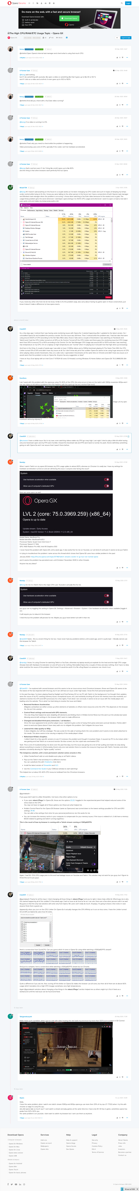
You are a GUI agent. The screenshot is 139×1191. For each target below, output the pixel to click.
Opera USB (13, 1156)
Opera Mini (13, 1166)
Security (95, 1140)
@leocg (35, 70)
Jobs (120, 1146)
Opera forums (71, 1146)
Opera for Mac (14, 1147)
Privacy (94, 1143)
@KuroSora (32, 436)
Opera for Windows (16, 1143)
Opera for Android (15, 1163)
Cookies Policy (97, 1146)
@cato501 (23, 639)
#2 (34, 811)
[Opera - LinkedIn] (20, 1184)
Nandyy (22, 462)
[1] (71, 800)
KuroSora (23, 378)
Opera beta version (16, 1153)
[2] (73, 800)
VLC (56, 765)
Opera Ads (45, 1149)
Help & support (71, 1140)
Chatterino (48, 762)
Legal (94, 1135)
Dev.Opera (70, 1149)
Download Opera (71, 18)
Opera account (46, 1143)
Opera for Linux (14, 1150)
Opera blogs (70, 1143)
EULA (94, 1149)
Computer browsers (14, 1140)
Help (68, 1135)
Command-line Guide (38, 769)
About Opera (123, 1140)
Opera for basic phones (17, 1172)
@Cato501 (31, 634)
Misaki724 (23, 188)
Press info (121, 1143)
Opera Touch (13, 1169)
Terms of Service (98, 1152)
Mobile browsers (13, 1160)
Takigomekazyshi (26, 1016)
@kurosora (24, 440)
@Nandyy (31, 658)
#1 (31, 811)
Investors (121, 1149)
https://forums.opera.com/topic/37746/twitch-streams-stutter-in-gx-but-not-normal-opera (64, 557)
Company (122, 1135)
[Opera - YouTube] (16, 1184)
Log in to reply (126, 37)
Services (45, 1135)
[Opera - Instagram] (24, 1184)
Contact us (122, 1155)
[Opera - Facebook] (8, 1184)
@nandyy (23, 662)
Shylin (22, 1098)
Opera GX (14, 37)
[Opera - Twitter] (12, 1184)
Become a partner (124, 1152)
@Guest (49, 49)
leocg (22, 49)
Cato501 (23, 329)
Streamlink (47, 765)
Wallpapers (45, 1146)
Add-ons (44, 1140)
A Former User (25, 70)
